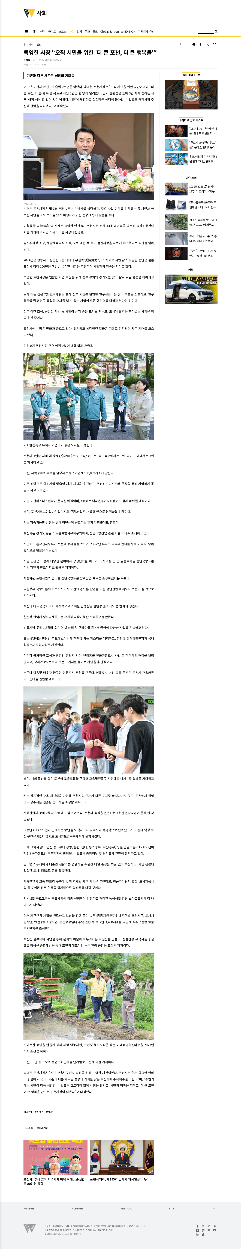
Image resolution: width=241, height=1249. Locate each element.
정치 (79, 31)
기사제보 (28, 1127)
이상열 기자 (29, 59)
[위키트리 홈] (29, 16)
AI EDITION (128, 31)
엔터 (42, 31)
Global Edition (109, 31)
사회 (71, 31)
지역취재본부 (145, 31)
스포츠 (62, 31)
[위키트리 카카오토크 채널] (203, 1230)
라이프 (52, 31)
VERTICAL (126, 1208)
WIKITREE (29, 1208)
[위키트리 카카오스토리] (197, 1230)
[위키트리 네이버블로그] (209, 1230)
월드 (95, 31)
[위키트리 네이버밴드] (197, 1234)
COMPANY (77, 1208)
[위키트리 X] (203, 1226)
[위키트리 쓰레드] (215, 1226)
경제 (35, 31)
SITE (171, 1208)
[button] (180, 44)
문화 (87, 31)
